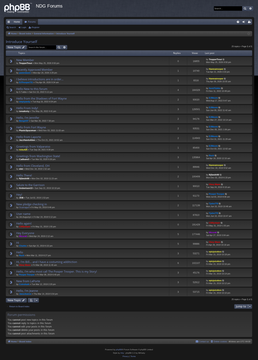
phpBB (119, 350)
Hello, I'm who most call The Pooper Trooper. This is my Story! (56, 271)
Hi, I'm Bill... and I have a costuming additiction (46, 262)
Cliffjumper (24, 226)
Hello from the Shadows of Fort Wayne (41, 98)
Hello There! (24, 175)
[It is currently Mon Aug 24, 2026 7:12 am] (248, 34)
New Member (25, 60)
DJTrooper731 (26, 82)
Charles (23, 246)
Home (17, 22)
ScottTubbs (214, 88)
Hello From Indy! (27, 108)
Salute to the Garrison (30, 185)
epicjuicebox (215, 251)
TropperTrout (25, 63)
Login (23, 27)
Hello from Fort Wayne (31, 127)
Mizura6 (23, 236)
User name (23, 214)
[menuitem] (238, 22)
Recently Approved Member (34, 69)
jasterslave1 (25, 73)
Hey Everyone (25, 233)
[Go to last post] (223, 59)
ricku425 (23, 150)
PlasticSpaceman (27, 130)
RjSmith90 (24, 178)
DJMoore (213, 98)
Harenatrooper (216, 69)
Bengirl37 (24, 121)
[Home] (20, 8)
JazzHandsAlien (27, 140)
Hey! (19, 194)
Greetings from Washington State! (38, 156)
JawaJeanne (25, 294)
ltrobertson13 (25, 188)
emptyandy (24, 101)
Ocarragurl (24, 207)
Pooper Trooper (216, 194)
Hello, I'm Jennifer (27, 117)
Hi (17, 242)
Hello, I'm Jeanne (27, 291)
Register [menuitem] (250, 23)
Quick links (9, 23)
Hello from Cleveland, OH (32, 166)
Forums (32, 22)
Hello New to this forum (31, 89)
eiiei (21, 169)
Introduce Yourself (21, 41)
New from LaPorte (28, 281)
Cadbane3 (24, 159)
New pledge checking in (31, 204)
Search (12, 27)
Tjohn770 (213, 203)
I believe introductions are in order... (39, 79)
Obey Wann (214, 184)
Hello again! (24, 223)
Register (35, 27)
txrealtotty (24, 111)
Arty (122, 353)
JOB (21, 198)
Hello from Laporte (28, 137)
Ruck (211, 155)
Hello (19, 252)
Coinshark (24, 284)
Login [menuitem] (244, 23)
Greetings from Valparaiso (33, 146)
